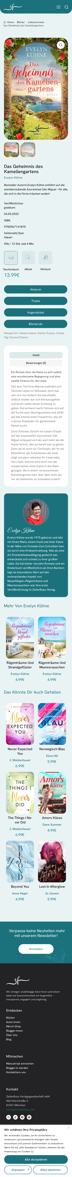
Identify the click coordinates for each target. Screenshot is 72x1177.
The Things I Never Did (20, 820)
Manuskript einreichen (20, 1063)
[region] (36, 1151)
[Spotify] (29, 1117)
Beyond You (20, 886)
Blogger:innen (14, 1030)
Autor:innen (13, 1022)
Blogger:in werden (17, 1067)
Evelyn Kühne (20, 531)
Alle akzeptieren (36, 1159)
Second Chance (18, 337)
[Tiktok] (15, 1117)
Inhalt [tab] (36, 355)
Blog (8, 1039)
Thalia (35, 301)
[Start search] (66, 7)
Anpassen (18, 1170)
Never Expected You (20, 751)
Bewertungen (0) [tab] (36, 363)
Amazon (35, 289)
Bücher (21, 22)
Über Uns (12, 1035)
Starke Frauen (46, 333)
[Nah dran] (68, 1128)
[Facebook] (22, 1117)
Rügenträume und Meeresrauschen (52, 665)
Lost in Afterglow (52, 886)
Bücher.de (36, 324)
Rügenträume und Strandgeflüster (20, 665)
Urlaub (60, 333)
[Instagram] (8, 1117)
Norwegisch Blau (52, 749)
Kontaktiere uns (16, 1072)
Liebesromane (36, 22)
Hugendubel (35, 312)
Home (10, 22)
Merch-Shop (13, 1026)
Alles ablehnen (50, 1170)
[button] (58, 7)
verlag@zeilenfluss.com (20, 1109)
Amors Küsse (52, 818)
